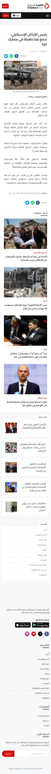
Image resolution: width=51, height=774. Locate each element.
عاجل (5, 15)
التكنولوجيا (43, 575)
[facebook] (16, 56)
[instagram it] (27, 634)
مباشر (5, 6)
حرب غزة (12, 193)
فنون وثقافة (42, 555)
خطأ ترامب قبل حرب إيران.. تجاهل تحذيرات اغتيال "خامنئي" (33, 507)
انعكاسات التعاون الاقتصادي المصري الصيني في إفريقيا (33, 467)
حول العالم (43, 540)
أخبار (45, 530)
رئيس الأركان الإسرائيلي (24, 193)
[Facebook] (46, 634)
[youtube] (33, 634)
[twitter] (6, 56)
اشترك (8, 754)
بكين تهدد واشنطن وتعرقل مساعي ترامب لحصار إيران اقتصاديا (32, 447)
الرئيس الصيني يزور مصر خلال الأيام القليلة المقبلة (34, 426)
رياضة (44, 550)
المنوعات (43, 560)
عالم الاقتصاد (42, 545)
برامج (17, 15)
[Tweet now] (40, 634)
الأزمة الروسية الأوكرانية (38, 565)
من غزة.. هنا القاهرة (39, 570)
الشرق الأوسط (41, 535)
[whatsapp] (11, 56)
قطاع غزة (37, 193)
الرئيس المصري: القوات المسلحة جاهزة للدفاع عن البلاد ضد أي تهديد (34, 487)
